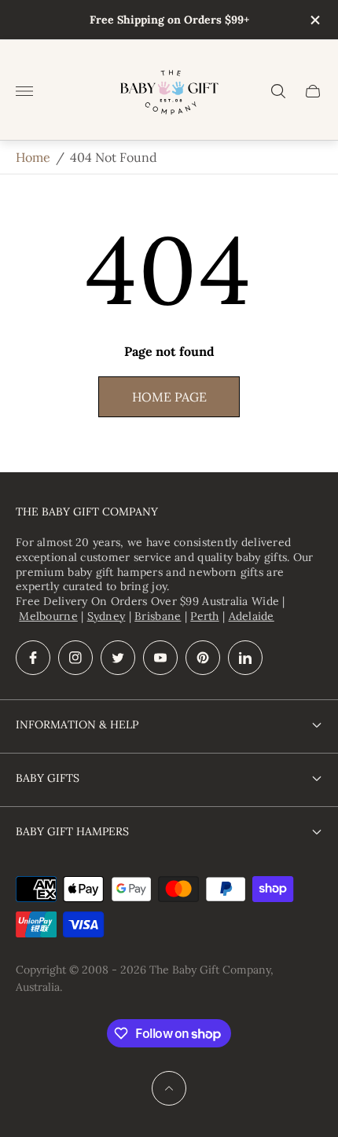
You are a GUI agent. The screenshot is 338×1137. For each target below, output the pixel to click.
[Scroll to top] (169, 1088)
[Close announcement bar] (314, 20)
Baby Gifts (47, 778)
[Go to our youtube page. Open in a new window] (160, 657)
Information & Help (77, 724)
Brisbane (157, 616)
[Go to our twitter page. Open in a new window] (118, 657)
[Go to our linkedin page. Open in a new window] (245, 657)
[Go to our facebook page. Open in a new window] (33, 657)
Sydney (106, 616)
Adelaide (251, 616)
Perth (204, 616)
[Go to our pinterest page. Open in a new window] (203, 657)
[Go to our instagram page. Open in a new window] (75, 657)
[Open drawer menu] (24, 91)
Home (33, 157)
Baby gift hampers (72, 831)
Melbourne (48, 616)
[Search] (278, 91)
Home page (169, 397)
